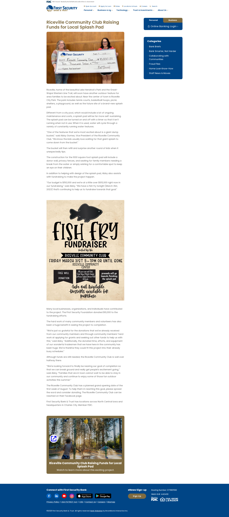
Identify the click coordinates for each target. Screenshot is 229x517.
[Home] (62, 8)
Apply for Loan (106, 6)
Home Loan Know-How (161, 68)
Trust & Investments (142, 10)
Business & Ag (104, 10)
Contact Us (90, 502)
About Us (162, 10)
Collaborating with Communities (159, 57)
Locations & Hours (130, 6)
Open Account (91, 6)
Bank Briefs (155, 46)
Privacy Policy (53, 502)
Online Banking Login (163, 26)
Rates (117, 6)
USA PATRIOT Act (69, 502)
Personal (88, 10)
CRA (81, 502)
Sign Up (137, 496)
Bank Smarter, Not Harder (162, 51)
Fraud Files (154, 63)
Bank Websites (96, 511)
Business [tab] (173, 20)
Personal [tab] (153, 20)
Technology (122, 10)
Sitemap (111, 502)
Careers (144, 6)
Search (154, 6)
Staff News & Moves (159, 73)
